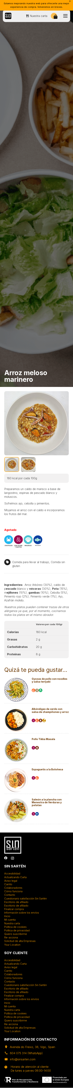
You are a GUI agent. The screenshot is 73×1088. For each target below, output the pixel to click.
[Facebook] (5, 858)
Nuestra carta (12, 923)
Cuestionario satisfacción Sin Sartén (25, 898)
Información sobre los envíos (21, 912)
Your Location (12, 944)
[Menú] (65, 15)
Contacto (9, 894)
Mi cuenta (10, 919)
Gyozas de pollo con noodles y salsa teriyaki (49, 680)
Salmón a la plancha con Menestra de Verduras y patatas (47, 802)
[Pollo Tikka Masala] (16, 739)
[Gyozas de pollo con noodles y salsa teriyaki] (16, 679)
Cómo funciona (13, 891)
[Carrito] (55, 17)
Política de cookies (15, 926)
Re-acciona (11, 937)
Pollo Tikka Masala (43, 739)
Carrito (8, 884)
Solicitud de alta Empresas (20, 940)
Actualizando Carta (15, 877)
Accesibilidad (12, 873)
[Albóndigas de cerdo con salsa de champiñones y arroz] (16, 709)
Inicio (7, 916)
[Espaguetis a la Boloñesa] (16, 770)
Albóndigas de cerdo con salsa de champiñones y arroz (50, 710)
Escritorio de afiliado (16, 902)
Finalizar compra (14, 909)
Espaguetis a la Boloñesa (47, 769)
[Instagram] (12, 858)
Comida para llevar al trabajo (30, 562)
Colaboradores (13, 887)
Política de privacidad (17, 930)
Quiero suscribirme (15, 933)
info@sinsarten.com (22, 1059)
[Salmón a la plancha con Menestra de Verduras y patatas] (16, 800)
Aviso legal (10, 880)
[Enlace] (8, 16)
